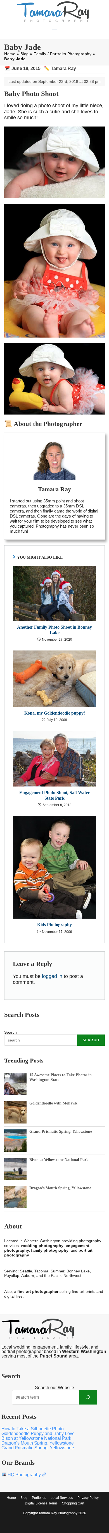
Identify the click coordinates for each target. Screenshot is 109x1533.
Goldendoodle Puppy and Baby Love (38, 1433)
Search (10, 1032)
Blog (24, 54)
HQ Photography (24, 1474)
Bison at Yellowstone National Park (59, 1160)
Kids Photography (54, 924)
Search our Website (54, 1387)
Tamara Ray (63, 68)
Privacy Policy (88, 1498)
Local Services (62, 1498)
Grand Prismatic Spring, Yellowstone (60, 1131)
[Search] (88, 1397)
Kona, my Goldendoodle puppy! (54, 713)
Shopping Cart (73, 1503)
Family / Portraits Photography (62, 54)
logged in (52, 976)
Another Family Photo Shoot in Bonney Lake (54, 630)
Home (9, 54)
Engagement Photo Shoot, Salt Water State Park (54, 795)
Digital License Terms (41, 1503)
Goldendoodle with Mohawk (53, 1103)
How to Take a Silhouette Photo (32, 1428)
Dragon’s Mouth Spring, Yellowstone (60, 1188)
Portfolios (39, 1498)
